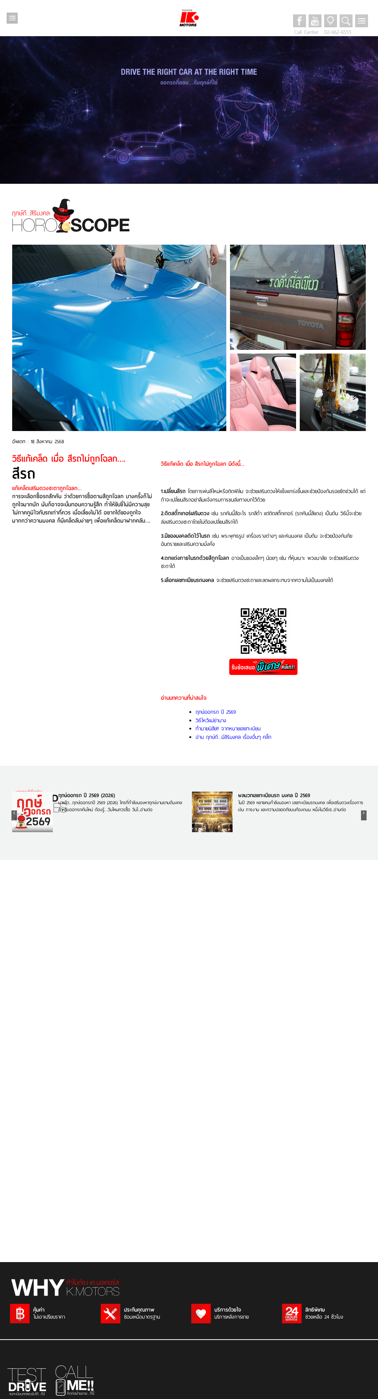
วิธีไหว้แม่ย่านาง (211, 720)
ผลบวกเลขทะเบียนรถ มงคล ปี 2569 (274, 795)
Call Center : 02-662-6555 (322, 32)
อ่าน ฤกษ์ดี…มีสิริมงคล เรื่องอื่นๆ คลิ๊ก (233, 737)
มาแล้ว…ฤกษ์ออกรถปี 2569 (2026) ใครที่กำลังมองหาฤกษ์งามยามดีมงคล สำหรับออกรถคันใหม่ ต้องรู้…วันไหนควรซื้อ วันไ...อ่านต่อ (120, 806)
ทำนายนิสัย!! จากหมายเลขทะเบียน (228, 728)
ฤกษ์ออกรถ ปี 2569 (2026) (86, 795)
